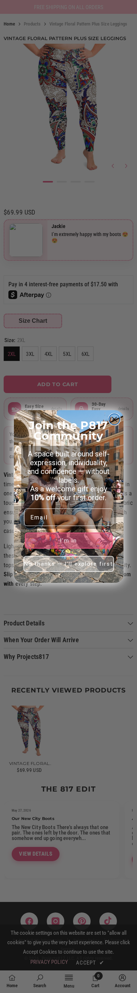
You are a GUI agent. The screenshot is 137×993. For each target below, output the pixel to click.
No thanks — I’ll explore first (68, 564)
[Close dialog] (114, 419)
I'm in (68, 540)
